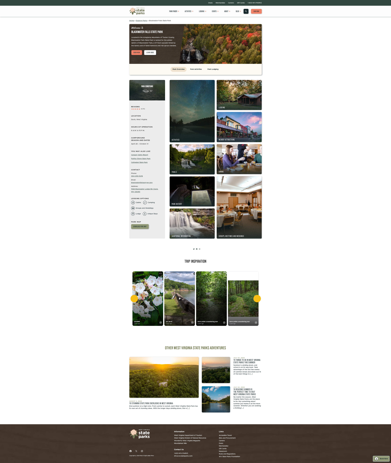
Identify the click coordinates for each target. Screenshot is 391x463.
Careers (231, 3)
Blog (237, 11)
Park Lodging (213, 69)
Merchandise (220, 3)
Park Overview (179, 69)
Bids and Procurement (227, 438)
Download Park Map (140, 226)
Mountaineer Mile (180, 443)
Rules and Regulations (227, 454)
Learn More (150, 53)
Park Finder (173, 11)
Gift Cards (241, 3)
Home (131, 21)
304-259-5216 (137, 176)
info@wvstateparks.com (183, 456)
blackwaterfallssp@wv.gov (142, 182)
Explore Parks (141, 21)
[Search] (246, 11)
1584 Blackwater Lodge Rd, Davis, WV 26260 (144, 190)
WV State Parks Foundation (229, 456)
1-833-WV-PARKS (255, 3)
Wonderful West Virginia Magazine (187, 440)
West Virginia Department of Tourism (188, 435)
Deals (210, 3)
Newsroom (223, 451)
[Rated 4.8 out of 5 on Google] (135, 109)
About (226, 11)
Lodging (201, 11)
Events (214, 11)
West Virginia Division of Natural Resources (190, 438)
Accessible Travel (225, 435)
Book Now (256, 11)
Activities (188, 11)
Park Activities (196, 69)
